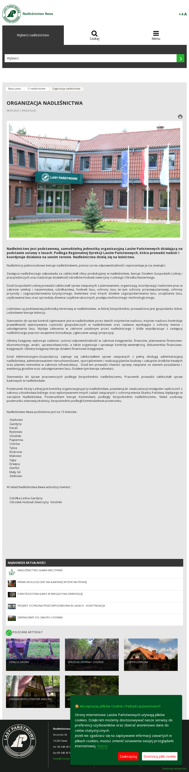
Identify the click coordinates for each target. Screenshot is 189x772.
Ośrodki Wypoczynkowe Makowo (30, 699)
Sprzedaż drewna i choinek (85, 662)
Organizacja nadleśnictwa (66, 88)
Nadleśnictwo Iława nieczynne (40, 570)
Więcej (102, 746)
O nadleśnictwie (36, 88)
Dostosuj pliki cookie (160, 756)
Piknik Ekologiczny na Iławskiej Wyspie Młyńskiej (52, 582)
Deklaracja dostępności (174, 768)
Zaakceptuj (128, 756)
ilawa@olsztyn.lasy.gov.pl (68, 758)
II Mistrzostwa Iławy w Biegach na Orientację (50, 593)
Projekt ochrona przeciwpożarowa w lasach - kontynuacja (61, 605)
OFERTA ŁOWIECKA (137, 662)
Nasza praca (14, 88)
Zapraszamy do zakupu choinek (40, 617)
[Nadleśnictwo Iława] (11, 14)
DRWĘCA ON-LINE (19, 662)
